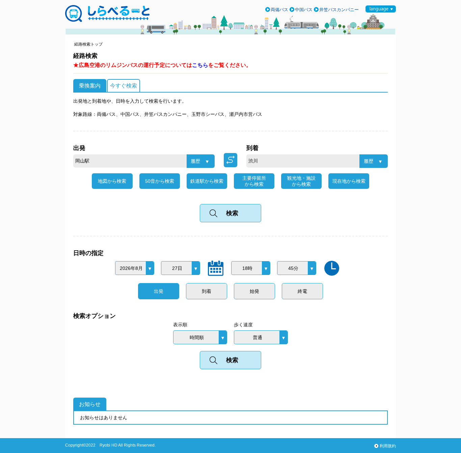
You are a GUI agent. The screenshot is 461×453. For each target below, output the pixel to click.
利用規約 (388, 446)
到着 (206, 291)
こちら (200, 65)
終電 (302, 291)
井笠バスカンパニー (339, 9)
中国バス (304, 9)
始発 (254, 291)
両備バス (279, 9)
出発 (158, 291)
